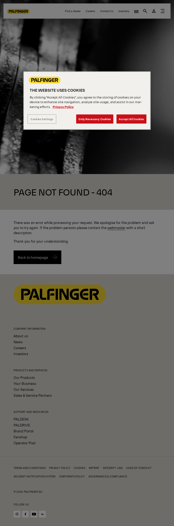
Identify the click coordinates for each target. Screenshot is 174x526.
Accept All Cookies (131, 119)
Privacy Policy (63, 106)
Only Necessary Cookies (95, 119)
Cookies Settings (42, 119)
